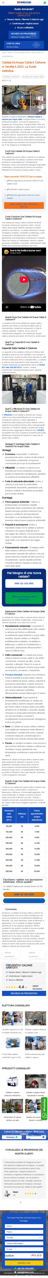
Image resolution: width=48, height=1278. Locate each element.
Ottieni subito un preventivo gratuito (24, 900)
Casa (4, 52)
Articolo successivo (33, 955)
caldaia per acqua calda (33, 77)
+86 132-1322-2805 (26, 1268)
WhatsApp (10, 1137)
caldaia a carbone (11, 77)
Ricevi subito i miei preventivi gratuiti (24, 205)
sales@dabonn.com (26, 1272)
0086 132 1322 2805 (24, 583)
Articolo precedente (9, 955)
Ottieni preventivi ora (34, 1137)
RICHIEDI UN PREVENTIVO (24, 993)
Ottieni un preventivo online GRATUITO (24, 598)
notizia (9, 52)
